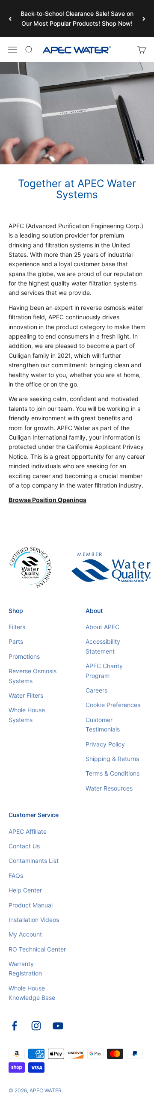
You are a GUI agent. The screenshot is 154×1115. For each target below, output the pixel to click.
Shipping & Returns (112, 758)
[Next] (143, 18)
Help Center (25, 890)
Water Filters (26, 695)
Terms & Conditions (112, 773)
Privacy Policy (105, 744)
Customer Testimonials (103, 724)
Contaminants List (34, 860)
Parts (16, 641)
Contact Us (24, 846)
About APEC (102, 626)
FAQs (16, 875)
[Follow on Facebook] (14, 1026)
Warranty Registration (25, 968)
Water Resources (109, 788)
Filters (17, 626)
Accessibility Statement (103, 646)
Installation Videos (34, 919)
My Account (25, 934)
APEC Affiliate (28, 831)
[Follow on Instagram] (36, 1026)
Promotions (24, 656)
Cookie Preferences (113, 704)
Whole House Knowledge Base (32, 992)
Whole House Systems (27, 714)
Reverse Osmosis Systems (32, 675)
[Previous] (10, 18)
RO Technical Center (37, 949)
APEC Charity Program (104, 670)
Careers (96, 690)
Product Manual (31, 905)
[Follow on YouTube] (58, 1026)
